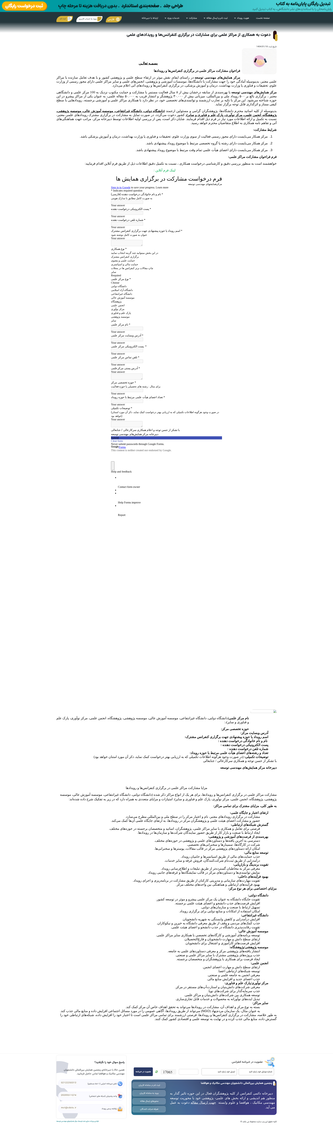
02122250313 (68, 1083)
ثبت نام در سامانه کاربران (149, 1085)
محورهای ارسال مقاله (149, 1101)
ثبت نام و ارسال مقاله (217, 18)
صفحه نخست (263, 18)
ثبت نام (63, 18)
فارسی (111, 19)
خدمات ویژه (173, 18)
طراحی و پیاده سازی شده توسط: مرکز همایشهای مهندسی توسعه (77, 1121)
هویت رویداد (243, 18)
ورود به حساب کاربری (87, 18)
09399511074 (68, 1095)
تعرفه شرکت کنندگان (149, 1109)
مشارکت (193, 18)
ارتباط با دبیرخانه (150, 18)
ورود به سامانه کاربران (149, 1093)
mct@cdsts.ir (68, 1108)
